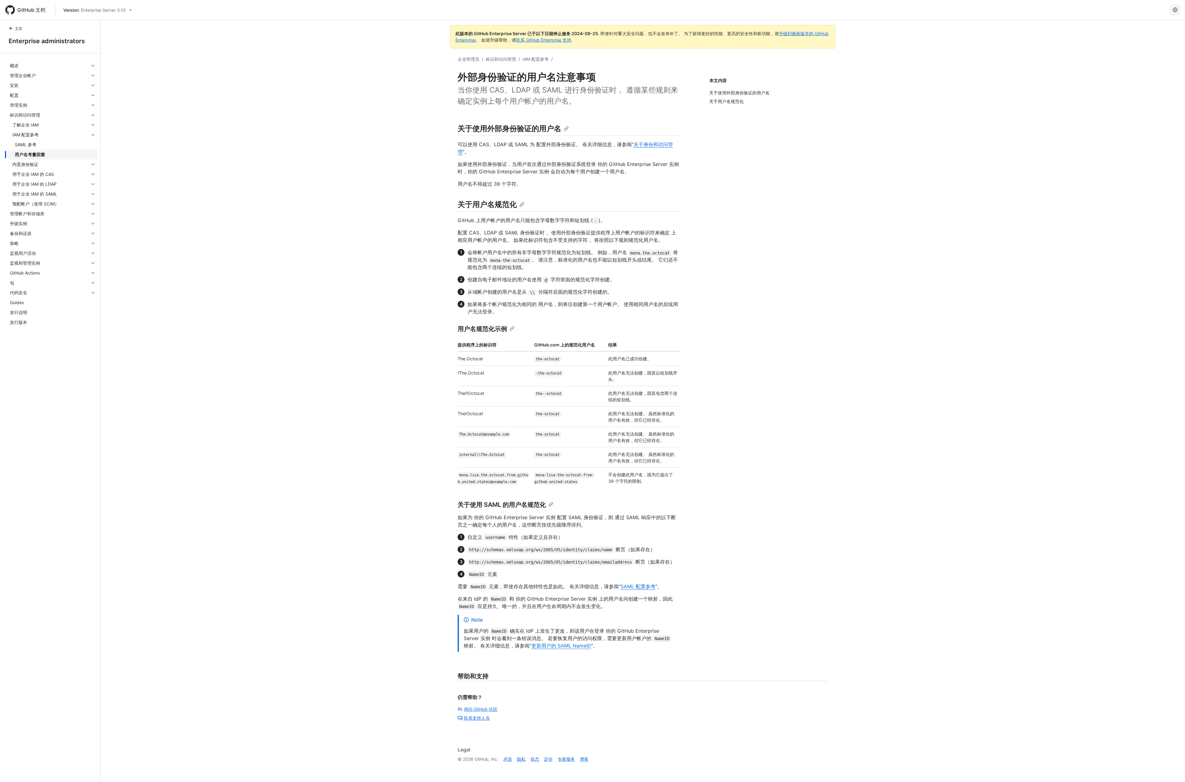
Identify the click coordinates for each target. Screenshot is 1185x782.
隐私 (521, 759)
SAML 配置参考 (638, 586)
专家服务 (566, 759)
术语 (507, 759)
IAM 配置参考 (535, 59)
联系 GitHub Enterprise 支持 (543, 40)
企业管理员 (468, 59)
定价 (548, 759)
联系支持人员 (477, 718)
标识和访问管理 (501, 59)
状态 (534, 759)
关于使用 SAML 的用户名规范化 (502, 504)
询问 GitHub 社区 (480, 709)
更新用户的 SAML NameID (561, 646)
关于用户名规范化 (487, 204)
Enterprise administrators (47, 41)
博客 (584, 759)
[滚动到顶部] (1171, 768)
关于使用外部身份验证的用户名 (509, 128)
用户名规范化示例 (482, 329)
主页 (18, 28)
